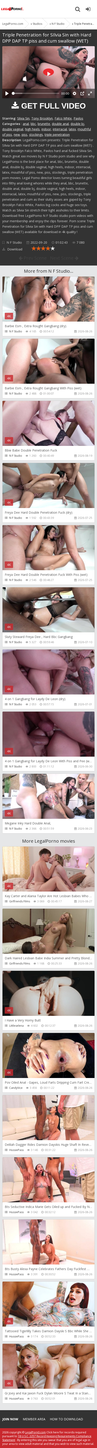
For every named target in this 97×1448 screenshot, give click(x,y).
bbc (33, 124)
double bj (77, 124)
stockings (36, 134)
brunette (44, 124)
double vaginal (12, 129)
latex (72, 129)
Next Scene (62, 258)
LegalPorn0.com (35, 1432)
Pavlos (78, 118)
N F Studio (14, 242)
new (17, 134)
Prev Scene (35, 258)
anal (26, 124)
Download (14, 249)
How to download (66, 1419)
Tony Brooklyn (42, 118)
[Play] (7, 93)
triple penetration (57, 134)
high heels (32, 129)
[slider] (35, 93)
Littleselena (16, 1026)
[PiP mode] (82, 93)
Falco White (63, 118)
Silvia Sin (23, 118)
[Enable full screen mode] (90, 93)
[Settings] (74, 93)
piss (24, 134)
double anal (60, 124)
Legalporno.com (12, 9)
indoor (46, 129)
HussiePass (16, 1150)
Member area (34, 1419)
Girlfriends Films (19, 901)
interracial (60, 129)
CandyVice (16, 1088)
